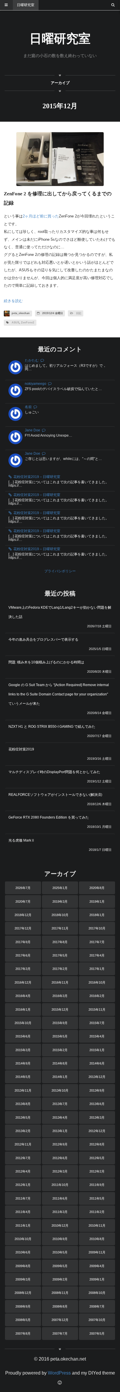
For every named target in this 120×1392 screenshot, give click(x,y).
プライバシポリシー (60, 571)
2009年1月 (97, 1279)
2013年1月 (60, 1131)
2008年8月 (60, 1306)
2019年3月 (60, 901)
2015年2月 (60, 1050)
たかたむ (32, 360)
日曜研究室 (25, 5)
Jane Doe (32, 430)
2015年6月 (23, 1036)
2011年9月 (97, 1184)
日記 (78, 313)
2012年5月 (97, 1158)
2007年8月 (23, 1333)
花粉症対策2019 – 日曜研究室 (36, 477)
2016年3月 (60, 996)
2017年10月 (97, 928)
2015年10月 (23, 1023)
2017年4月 (97, 955)
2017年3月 (23, 968)
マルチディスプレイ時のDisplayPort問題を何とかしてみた (54, 772)
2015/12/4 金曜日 (52, 313)
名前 (28, 407)
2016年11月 (60, 982)
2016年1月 (23, 1009)
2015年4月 (97, 1036)
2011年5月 (97, 1198)
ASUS (15, 322)
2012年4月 (23, 1171)
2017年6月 (23, 955)
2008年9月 (23, 1306)
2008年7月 (97, 1306)
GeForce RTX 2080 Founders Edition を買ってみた (48, 817)
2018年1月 (97, 915)
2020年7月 (23, 901)
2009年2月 (60, 1279)
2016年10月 (97, 982)
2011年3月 (60, 1212)
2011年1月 (23, 1225)
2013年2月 (23, 1131)
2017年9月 (23, 942)
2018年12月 (23, 915)
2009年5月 (60, 1266)
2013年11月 (23, 1090)
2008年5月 (23, 1320)
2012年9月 (60, 1144)
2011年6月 (60, 1198)
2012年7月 (23, 1158)
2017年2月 (60, 968)
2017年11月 (60, 928)
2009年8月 (23, 1266)
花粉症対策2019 (21, 749)
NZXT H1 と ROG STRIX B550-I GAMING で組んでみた (51, 727)
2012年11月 (23, 1144)
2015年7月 (97, 1023)
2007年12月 (60, 1320)
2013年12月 (97, 1076)
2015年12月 (60, 1009)
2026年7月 (23, 888)
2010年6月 (23, 1252)
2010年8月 (97, 1239)
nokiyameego (35, 384)
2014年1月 (60, 1076)
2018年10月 (60, 915)
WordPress (59, 1372)
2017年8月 (60, 942)
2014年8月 (60, 1063)
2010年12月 (60, 1225)
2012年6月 (60, 1158)
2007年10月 (97, 1320)
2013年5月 (23, 1117)
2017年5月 (60, 955)
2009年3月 (23, 1279)
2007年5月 (97, 1333)
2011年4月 (23, 1212)
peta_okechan (20, 313)
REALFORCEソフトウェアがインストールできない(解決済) (55, 795)
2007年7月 (60, 1333)
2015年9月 (60, 1023)
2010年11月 (97, 1225)
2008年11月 (60, 1292)
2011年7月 (23, 1198)
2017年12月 (23, 928)
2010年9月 (60, 1239)
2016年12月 (23, 982)
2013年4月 (60, 1117)
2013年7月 (60, 1104)
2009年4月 (97, 1266)
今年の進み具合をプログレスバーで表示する (43, 639)
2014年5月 (23, 1076)
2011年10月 (60, 1184)
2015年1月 (97, 1050)
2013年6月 (97, 1104)
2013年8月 (23, 1104)
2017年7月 (97, 942)
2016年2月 (97, 996)
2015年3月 (23, 1050)
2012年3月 (60, 1171)
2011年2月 (97, 1212)
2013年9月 (97, 1090)
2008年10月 (97, 1292)
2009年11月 (97, 1252)
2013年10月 (60, 1090)
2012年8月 (97, 1144)
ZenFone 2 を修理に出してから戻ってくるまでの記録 (58, 198)
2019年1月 (97, 901)
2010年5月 (60, 1252)
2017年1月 (97, 968)
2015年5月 (60, 1036)
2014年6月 (97, 1063)
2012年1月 (23, 1184)
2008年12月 (23, 1292)
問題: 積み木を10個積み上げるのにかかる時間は (46, 662)
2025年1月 (60, 888)
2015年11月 (97, 1009)
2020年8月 (97, 888)
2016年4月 (23, 996)
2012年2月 (97, 1171)
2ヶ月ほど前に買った (41, 216)
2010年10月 (23, 1239)
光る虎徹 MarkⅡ (21, 840)
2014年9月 (23, 1063)
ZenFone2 (27, 322)
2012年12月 (97, 1131)
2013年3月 (97, 1117)
